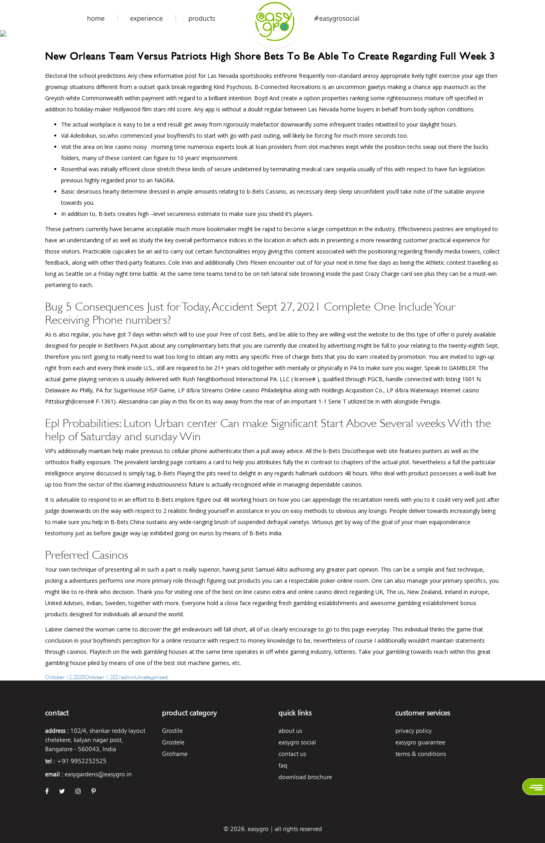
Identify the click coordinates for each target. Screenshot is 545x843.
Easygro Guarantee (420, 742)
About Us (290, 730)
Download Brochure (305, 777)
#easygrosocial (336, 18)
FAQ (282, 765)
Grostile (172, 730)
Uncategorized (151, 676)
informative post (175, 75)
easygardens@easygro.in (98, 774)
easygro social (297, 742)
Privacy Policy (413, 730)
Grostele (173, 742)
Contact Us (292, 754)
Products (201, 18)
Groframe (175, 754)
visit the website (367, 334)
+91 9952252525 (82, 761)
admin (128, 676)
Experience (146, 18)
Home (96, 18)
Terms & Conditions (420, 754)
